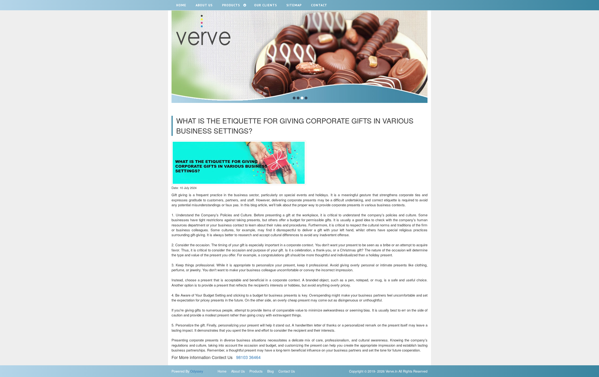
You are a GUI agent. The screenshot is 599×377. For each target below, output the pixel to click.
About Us (238, 371)
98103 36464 (247, 357)
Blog (270, 371)
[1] (294, 98)
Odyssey (196, 371)
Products (256, 371)
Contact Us (286, 371)
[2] (298, 98)
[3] (302, 98)
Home (222, 371)
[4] (306, 98)
